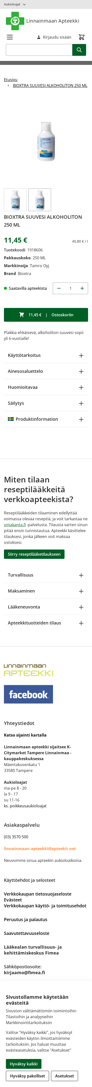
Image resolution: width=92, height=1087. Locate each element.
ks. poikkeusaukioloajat (25, 806)
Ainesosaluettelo (25, 371)
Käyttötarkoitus (24, 355)
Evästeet (13, 900)
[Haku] (79, 50)
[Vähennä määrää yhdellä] (59, 288)
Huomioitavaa (23, 387)
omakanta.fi (15, 524)
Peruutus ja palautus (25, 919)
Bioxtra (24, 273)
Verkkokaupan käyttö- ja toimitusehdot (45, 906)
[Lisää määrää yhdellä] (82, 288)
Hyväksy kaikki (24, 1064)
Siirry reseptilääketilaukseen (34, 554)
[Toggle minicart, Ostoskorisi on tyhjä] (81, 37)
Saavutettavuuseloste (26, 933)
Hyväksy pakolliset (27, 1076)
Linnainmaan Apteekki (52, 20)
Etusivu (10, 79)
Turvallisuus (20, 575)
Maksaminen (21, 591)
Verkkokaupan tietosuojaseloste (37, 894)
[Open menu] (10, 37)
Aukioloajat (12, 4)
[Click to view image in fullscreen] (46, 140)
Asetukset (64, 1076)
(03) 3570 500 (16, 837)
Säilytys (16, 403)
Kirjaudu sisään (57, 37)
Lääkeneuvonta (24, 607)
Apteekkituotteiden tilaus (34, 623)
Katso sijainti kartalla (25, 735)
